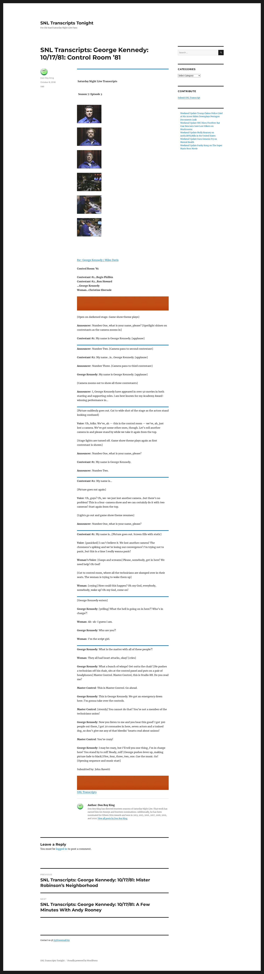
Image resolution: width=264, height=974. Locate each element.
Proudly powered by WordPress (82, 960)
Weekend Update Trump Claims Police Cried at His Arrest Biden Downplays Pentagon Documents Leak (201, 116)
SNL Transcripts (87, 792)
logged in (61, 848)
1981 (42, 86)
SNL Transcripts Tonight (66, 23)
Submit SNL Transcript (189, 97)
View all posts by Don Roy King (112, 818)
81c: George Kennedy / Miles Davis (98, 260)
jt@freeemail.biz (62, 940)
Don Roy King (47, 78)
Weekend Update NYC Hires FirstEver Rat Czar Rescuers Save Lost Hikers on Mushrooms (200, 126)
